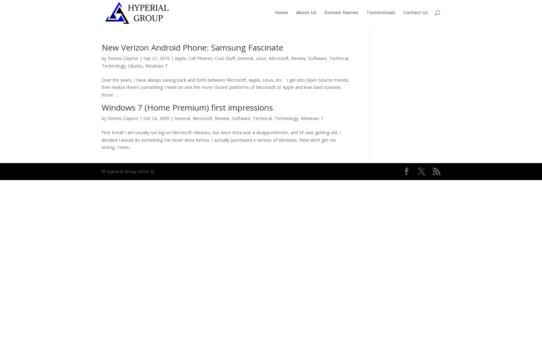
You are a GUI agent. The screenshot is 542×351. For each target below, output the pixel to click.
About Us (306, 12)
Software (317, 58)
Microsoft (279, 58)
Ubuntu (135, 66)
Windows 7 (156, 66)
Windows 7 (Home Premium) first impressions (187, 107)
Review (298, 58)
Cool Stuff (225, 58)
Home (281, 12)
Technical (338, 58)
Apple (180, 58)
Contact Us (415, 12)
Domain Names (341, 12)
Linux (261, 58)
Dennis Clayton (123, 58)
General (245, 58)
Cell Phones (200, 58)
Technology (113, 66)
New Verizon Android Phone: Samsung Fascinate (192, 47)
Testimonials (380, 12)
